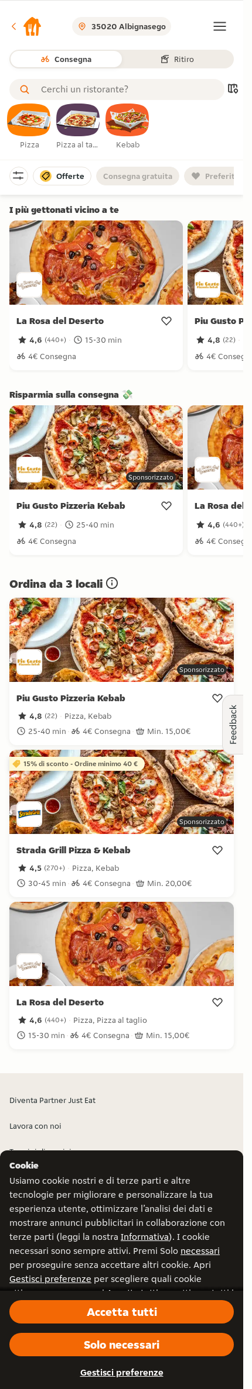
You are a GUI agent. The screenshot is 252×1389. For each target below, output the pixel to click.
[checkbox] (29, 127)
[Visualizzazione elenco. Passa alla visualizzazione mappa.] (233, 89)
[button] (25, 26)
